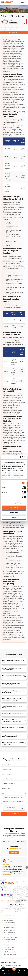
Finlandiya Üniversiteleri (10, 952)
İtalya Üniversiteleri (9, 947)
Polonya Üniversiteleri (9, 939)
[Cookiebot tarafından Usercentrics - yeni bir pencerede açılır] (20, 457)
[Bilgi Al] (14, 969)
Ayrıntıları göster (19, 503)
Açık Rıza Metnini (14, 797)
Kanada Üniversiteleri (9, 935)
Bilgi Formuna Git (14, 32)
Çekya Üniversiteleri (9, 949)
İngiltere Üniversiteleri (9, 932)
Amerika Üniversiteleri (9, 930)
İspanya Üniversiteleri (9, 918)
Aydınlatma (5, 797)
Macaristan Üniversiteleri (10, 937)
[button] (1, 867)
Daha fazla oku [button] (7, 875)
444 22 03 (5, 887)
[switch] (24, 487)
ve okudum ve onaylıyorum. (12, 798)
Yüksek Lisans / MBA (12, 28)
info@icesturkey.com (8, 890)
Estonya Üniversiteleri (9, 922)
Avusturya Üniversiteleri (10, 916)
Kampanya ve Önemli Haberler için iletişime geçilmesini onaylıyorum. (12, 802)
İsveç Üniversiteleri (9, 920)
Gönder (14, 814)
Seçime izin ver (14, 512)
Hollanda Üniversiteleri (9, 925)
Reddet (14, 517)
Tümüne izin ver (14, 507)
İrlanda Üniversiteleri (9, 945)
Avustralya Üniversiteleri (10, 954)
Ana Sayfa (3, 28)
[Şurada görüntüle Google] (4, 860)
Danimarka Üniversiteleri (10, 942)
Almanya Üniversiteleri (9, 927)
